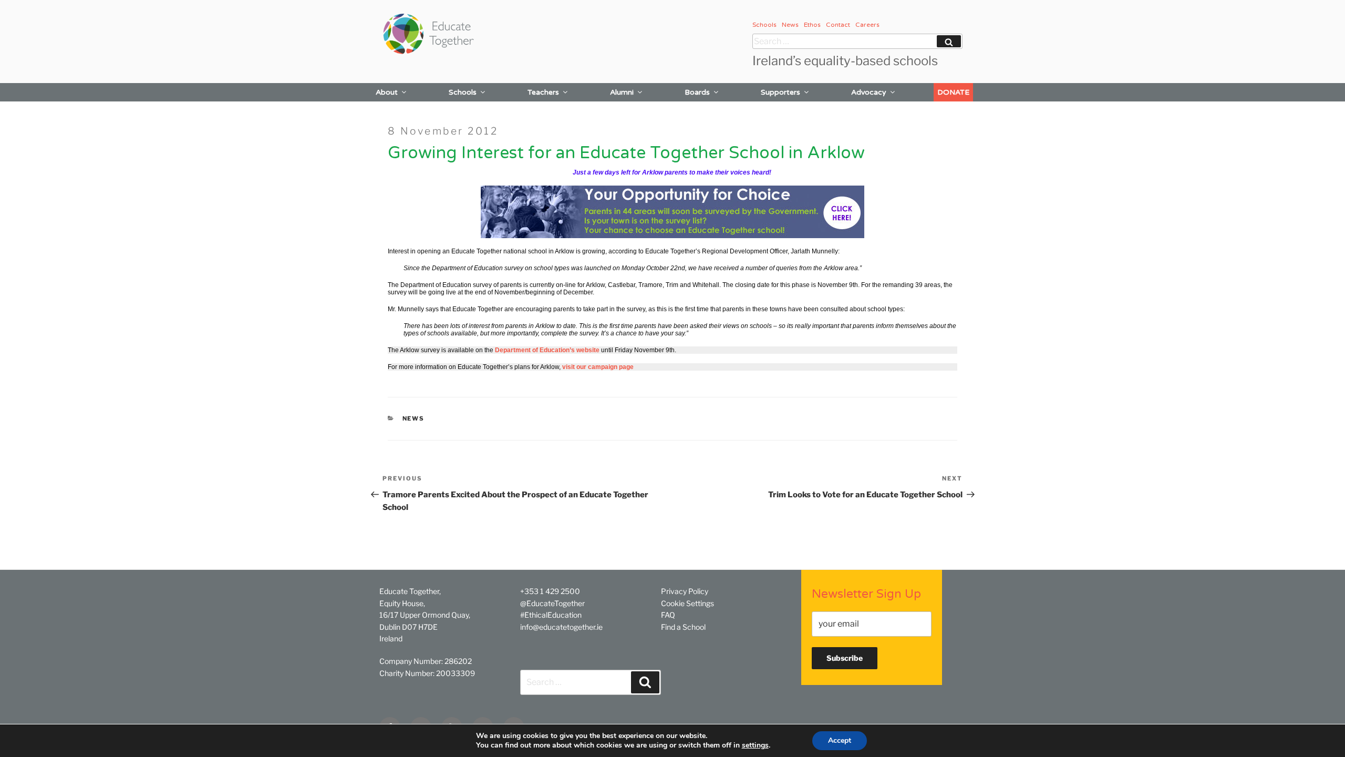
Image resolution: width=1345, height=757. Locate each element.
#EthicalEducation (551, 614)
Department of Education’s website (547, 350)
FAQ (668, 614)
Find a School (683, 626)
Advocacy (868, 92)
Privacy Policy (684, 591)
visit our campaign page (598, 367)
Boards (697, 92)
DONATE (953, 92)
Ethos (812, 24)
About (387, 92)
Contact (838, 24)
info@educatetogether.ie (561, 626)
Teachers (543, 92)
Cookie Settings (687, 603)
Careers (867, 24)
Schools (764, 24)
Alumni (622, 92)
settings (755, 745)
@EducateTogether (552, 603)
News (790, 24)
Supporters (780, 92)
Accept (839, 740)
